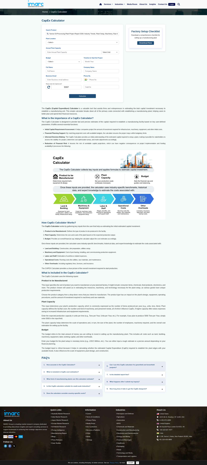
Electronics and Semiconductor (127, 433)
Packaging (120, 446)
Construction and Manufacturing (128, 430)
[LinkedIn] (5, 446)
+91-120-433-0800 (165, 439)
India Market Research (59, 417)
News (88, 436)
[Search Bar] (179, 4)
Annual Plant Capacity (53, 48)
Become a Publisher (93, 430)
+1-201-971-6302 (165, 420)
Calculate (82, 96)
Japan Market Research (60, 420)
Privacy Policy (114, 462)
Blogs (54, 436)
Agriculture (121, 417)
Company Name (89, 67)
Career (88, 413)
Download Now (145, 43)
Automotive (121, 420)
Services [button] (107, 4)
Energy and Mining (123, 436)
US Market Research (59, 427)
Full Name (49, 67)
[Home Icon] (100, 4)
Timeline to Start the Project (93, 58)
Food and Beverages (124, 440)
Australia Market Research (61, 413)
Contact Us (162, 4)
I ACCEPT (130, 462)
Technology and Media (125, 453)
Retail (119, 450)
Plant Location (51, 38)
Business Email (51, 76)
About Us (143, 4)
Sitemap (89, 440)
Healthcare (121, 443)
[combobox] (86, 79)
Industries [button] (119, 4)
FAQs (88, 433)
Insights (152, 4)
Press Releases (57, 440)
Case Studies (56, 443)
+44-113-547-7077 (166, 430)
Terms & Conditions (93, 417)
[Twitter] (14, 446)
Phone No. (87, 76)
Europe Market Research (60, 423)
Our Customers (91, 427)
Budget (48, 58)
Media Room (132, 4)
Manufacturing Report (59, 433)
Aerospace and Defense (125, 413)
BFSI (119, 423)
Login (172, 4)
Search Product (51, 30)
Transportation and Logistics (126, 456)
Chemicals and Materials (125, 427)
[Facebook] (9, 446)
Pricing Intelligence (58, 430)
